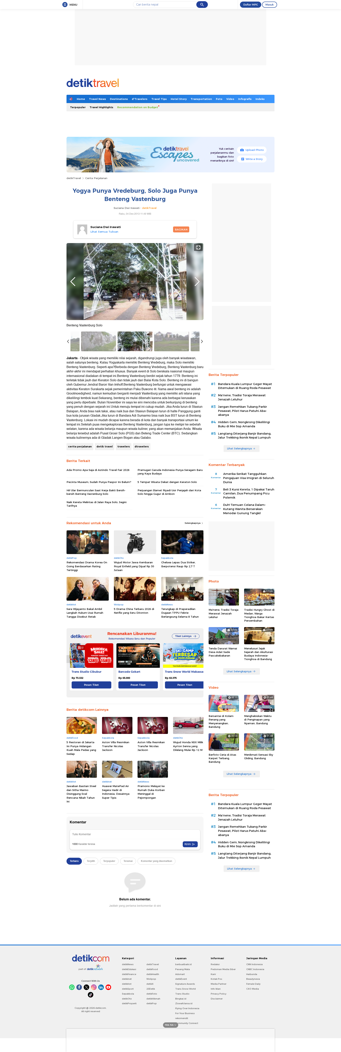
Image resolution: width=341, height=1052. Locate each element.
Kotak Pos (216, 979)
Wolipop (151, 979)
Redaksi (215, 964)
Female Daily (253, 983)
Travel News (97, 99)
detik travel (104, 446)
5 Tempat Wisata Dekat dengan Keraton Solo (167, 482)
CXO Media (252, 988)
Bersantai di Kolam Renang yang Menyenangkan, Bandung (221, 721)
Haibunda (251, 974)
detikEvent (181, 979)
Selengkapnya (193, 523)
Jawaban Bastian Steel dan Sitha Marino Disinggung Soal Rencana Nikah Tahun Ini (81, 793)
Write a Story (254, 159)
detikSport (128, 988)
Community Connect (186, 1023)
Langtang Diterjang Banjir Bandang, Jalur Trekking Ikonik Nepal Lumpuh (244, 436)
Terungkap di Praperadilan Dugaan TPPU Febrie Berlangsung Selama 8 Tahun (180, 612)
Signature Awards (185, 983)
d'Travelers (139, 99)
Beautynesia (253, 979)
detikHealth (152, 974)
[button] (199, 659)
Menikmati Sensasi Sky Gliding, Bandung (258, 756)
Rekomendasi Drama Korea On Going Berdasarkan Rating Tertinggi (87, 566)
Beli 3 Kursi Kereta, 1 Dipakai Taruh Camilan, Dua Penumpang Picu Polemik (248, 494)
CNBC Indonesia (255, 969)
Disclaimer (217, 998)
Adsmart (180, 974)
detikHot (126, 983)
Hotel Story (179, 99)
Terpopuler (78, 107)
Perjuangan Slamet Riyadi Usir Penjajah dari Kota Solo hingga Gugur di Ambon (169, 492)
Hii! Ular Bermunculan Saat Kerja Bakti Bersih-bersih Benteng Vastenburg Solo (96, 492)
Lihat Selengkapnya (239, 448)
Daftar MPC (250, 4)
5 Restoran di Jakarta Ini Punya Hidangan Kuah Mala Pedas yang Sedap (81, 748)
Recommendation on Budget (137, 107)
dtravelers (142, 446)
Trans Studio (182, 993)
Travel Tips (159, 99)
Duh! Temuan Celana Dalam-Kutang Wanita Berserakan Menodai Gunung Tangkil (244, 509)
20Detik (150, 988)
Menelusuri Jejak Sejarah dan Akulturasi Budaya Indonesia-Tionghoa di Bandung (258, 654)
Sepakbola (128, 993)
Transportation (201, 99)
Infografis (245, 99)
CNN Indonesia (254, 964)
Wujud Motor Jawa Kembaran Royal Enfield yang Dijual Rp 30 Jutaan (134, 566)
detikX (150, 983)
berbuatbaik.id (183, 964)
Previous (73, 281)
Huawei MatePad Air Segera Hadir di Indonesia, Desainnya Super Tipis (115, 791)
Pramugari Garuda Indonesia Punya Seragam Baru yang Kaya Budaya (170, 471)
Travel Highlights (101, 107)
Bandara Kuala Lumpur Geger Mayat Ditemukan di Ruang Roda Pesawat (245, 386)
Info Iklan (216, 988)
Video (230, 99)
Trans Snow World (185, 988)
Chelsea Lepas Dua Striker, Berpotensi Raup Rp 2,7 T (178, 564)
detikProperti (129, 1003)
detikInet (127, 979)
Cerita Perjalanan (96, 178)
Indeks (260, 99)
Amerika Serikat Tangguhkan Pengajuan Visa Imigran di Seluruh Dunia (248, 478)
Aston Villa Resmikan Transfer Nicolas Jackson (115, 746)
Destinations (119, 99)
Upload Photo (254, 149)
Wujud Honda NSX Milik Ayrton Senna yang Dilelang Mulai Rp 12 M (188, 746)
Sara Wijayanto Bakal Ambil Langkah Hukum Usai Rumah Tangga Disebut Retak (85, 612)
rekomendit (181, 1018)
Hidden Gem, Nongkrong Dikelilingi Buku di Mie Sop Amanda (244, 424)
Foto (219, 99)
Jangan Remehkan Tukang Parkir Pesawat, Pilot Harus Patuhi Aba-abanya (242, 411)
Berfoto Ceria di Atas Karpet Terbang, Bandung (222, 758)
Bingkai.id (180, 998)
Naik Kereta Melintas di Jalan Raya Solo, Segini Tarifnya (96, 504)
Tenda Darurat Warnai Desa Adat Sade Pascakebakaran (223, 652)
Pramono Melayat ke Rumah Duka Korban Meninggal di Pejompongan (151, 791)
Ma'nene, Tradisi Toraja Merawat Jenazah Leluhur (242, 397)
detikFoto (151, 993)
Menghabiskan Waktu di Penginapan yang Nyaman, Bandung (258, 719)
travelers (123, 446)
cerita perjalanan (80, 446)
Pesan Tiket (91, 684)
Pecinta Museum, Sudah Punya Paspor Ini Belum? (99, 482)
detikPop (151, 1003)
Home (81, 99)
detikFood (152, 969)
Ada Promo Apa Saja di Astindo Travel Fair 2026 (98, 470)
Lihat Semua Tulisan (104, 231)
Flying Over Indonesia (187, 1008)
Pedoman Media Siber (223, 969)
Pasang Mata (182, 969)
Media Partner (218, 983)
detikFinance (129, 974)
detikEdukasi (129, 969)
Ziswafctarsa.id (183, 1003)
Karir (213, 974)
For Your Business (185, 1013)
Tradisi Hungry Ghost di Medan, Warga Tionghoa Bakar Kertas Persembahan (259, 615)
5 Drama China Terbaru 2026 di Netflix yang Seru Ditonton (134, 610)
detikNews (128, 964)
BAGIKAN (181, 229)
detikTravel (74, 178)
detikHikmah (153, 998)
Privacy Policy (218, 993)
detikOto (127, 998)
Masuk (269, 4)
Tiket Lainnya (183, 636)
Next (197, 281)
